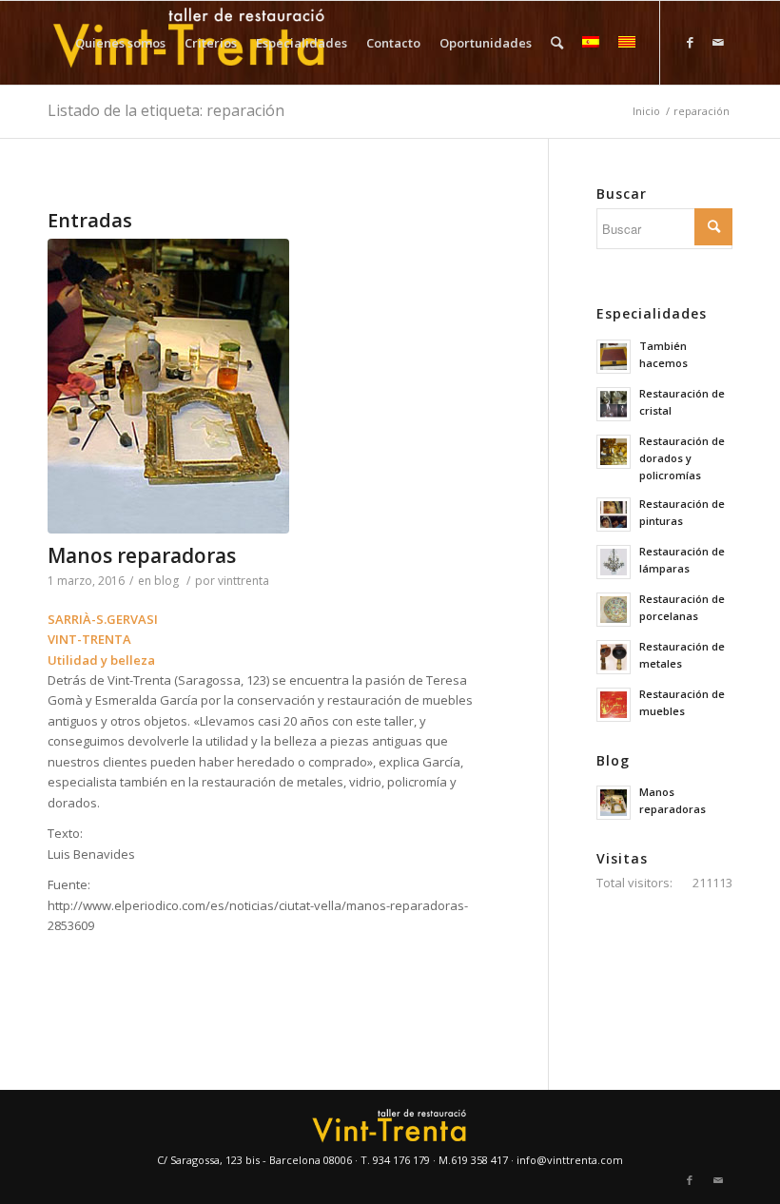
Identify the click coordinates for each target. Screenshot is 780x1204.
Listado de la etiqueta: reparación (166, 110)
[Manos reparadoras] (274, 386)
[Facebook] (689, 42)
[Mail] (718, 42)
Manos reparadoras (142, 555)
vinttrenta (243, 581)
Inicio (646, 111)
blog (166, 581)
